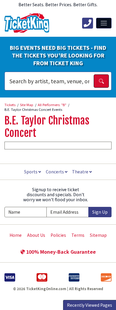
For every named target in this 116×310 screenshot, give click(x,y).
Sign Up (100, 212)
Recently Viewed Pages (89, 305)
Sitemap (98, 235)
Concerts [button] (55, 172)
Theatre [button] (80, 172)
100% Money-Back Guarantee (60, 251)
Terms (77, 235)
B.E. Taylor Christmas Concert (46, 127)
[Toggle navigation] (104, 23)
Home (16, 235)
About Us (36, 235)
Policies (58, 235)
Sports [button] (31, 172)
